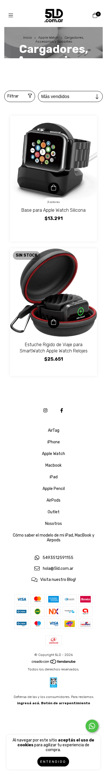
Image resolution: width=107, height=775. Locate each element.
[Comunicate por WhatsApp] (92, 726)
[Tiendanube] (54, 663)
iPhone (53, 442)
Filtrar (13, 96)
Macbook (53, 465)
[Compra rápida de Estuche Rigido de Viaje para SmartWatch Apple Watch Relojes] (53, 322)
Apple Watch (48, 38)
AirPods (53, 500)
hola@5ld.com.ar (58, 568)
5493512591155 (58, 557)
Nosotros (53, 523)
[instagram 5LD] (45, 410)
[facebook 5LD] (61, 410)
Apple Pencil (54, 488)
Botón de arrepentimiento (65, 703)
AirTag (53, 430)
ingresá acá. (28, 703)
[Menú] (12, 15)
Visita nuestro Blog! (58, 579)
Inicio (27, 38)
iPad (54, 477)
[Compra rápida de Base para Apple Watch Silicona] (53, 188)
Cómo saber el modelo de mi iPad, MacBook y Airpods (53, 538)
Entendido (53, 762)
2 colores (53, 202)
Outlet (54, 512)
